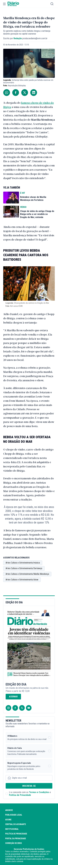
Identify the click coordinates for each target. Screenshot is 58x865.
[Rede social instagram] (8, 708)
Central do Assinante (15, 824)
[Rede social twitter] (22, 708)
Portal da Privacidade (15, 838)
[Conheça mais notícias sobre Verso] (11, 212)
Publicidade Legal (13, 815)
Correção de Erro (13, 843)
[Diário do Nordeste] (13, 4)
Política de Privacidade (20, 795)
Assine (8, 820)
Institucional (12, 829)
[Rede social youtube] (29, 708)
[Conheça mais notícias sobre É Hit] (11, 197)
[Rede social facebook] (15, 708)
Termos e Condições (39, 792)
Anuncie (9, 810)
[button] (4, 4)
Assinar (13, 696)
